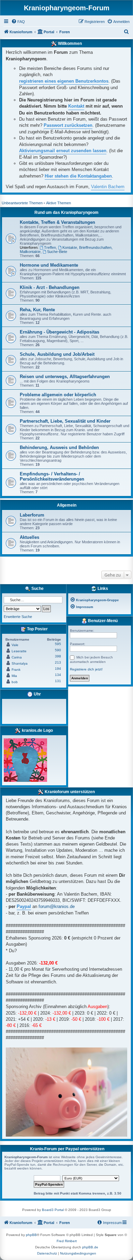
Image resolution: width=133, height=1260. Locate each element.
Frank (16, 669)
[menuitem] (18, 21)
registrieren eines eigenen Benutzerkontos (63, 81)
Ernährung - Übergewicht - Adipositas (59, 332)
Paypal (24, 906)
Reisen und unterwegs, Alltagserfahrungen (65, 376)
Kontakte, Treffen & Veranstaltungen (57, 222)
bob (15, 682)
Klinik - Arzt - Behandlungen (49, 287)
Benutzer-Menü (102, 620)
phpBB (31, 1235)
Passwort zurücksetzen (68, 125)
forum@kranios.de (57, 906)
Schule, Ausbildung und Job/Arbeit (57, 354)
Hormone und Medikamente (49, 265)
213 (58, 662)
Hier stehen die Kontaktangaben (78, 176)
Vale (15, 645)
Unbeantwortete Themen (22, 203)
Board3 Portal (53, 1210)
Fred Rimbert (67, 1241)
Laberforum (32, 515)
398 (58, 656)
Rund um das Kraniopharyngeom (66, 212)
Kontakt (76, 106)
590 (58, 650)
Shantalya (20, 663)
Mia (14, 676)
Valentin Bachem (107, 186)
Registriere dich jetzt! (86, 669)
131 (58, 681)
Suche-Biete (57, 252)
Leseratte (19, 651)
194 (58, 668)
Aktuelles (29, 537)
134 (58, 675)
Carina (17, 657)
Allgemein (66, 505)
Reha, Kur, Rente (37, 309)
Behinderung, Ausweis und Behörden (59, 447)
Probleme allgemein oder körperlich (58, 394)
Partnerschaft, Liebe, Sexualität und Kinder (65, 421)
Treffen (50, 247)
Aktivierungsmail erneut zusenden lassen (62, 150)
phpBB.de (90, 1247)
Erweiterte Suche (18, 617)
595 (58, 644)
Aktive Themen (58, 203)
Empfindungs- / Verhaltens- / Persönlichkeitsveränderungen (52, 476)
